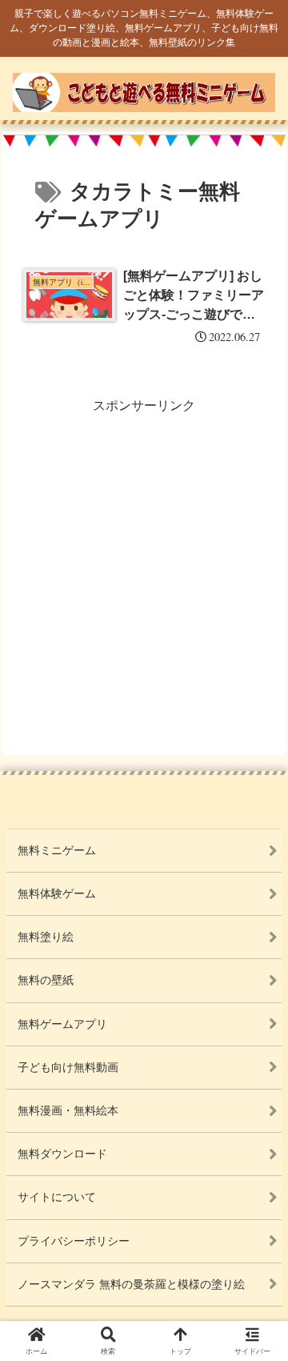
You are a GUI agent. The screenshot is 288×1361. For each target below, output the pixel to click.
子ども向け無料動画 (68, 1067)
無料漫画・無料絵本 (68, 1110)
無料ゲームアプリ (62, 1024)
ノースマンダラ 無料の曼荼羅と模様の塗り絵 (131, 1284)
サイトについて (57, 1196)
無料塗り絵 (46, 936)
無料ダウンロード (62, 1153)
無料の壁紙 (46, 980)
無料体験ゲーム (57, 893)
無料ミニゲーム (57, 850)
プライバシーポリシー (74, 1241)
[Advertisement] (144, 562)
